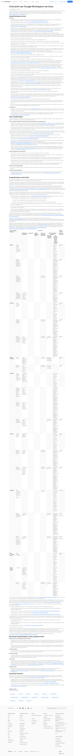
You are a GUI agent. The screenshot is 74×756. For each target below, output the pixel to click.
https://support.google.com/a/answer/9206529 (27, 80)
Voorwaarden (20, 751)
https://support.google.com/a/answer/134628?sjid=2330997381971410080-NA (46, 611)
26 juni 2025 (21, 700)
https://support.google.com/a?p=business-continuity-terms (23, 603)
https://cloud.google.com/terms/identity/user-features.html (38, 22)
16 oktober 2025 (35, 697)
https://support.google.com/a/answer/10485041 (39, 189)
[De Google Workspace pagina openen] (6, 1)
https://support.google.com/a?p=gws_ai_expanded (19, 670)
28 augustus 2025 (44, 697)
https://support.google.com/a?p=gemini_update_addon (43, 133)
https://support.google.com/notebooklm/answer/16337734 (20, 97)
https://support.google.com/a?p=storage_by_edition (48, 597)
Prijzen (33, 713)
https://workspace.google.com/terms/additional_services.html (39, 676)
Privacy (15, 751)
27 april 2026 (36, 694)
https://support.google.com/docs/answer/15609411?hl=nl (20, 51)
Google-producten (33, 751)
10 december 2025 (14, 697)
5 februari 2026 (53, 694)
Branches (25, 1)
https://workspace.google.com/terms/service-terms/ (18, 14)
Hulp (38, 751)
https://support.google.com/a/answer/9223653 (18, 26)
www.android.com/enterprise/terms (50, 681)
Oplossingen (15, 1)
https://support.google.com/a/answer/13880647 (33, 82)
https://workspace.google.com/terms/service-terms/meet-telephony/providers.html (25, 62)
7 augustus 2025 (55, 697)
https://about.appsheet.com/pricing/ (44, 224)
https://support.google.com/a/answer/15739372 (17, 219)
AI (29, 1)
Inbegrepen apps (11, 713)
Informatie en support (59, 713)
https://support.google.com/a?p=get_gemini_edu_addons (49, 124)
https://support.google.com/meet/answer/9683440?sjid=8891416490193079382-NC (23, 634)
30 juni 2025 (12, 700)
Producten (20, 1)
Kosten (33, 1)
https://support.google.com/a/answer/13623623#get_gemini (39, 135)
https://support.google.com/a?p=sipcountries (47, 67)
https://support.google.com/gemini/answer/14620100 (44, 31)
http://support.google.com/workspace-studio (42, 89)
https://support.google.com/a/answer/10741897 (39, 20)
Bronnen (37, 1)
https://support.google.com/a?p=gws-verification (51, 602)
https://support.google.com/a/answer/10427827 (39, 612)
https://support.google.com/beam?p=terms (19, 686)
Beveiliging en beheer (24, 713)
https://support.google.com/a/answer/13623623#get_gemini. (26, 148)
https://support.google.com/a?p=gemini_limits (24, 143)
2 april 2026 (44, 694)
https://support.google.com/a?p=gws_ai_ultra (51, 683)
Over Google (26, 751)
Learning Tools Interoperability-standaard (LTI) (39, 196)
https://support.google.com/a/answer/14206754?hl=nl (34, 625)
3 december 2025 (24, 697)
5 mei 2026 (28, 694)
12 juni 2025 (29, 700)
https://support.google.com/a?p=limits (47, 670)
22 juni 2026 (12, 694)
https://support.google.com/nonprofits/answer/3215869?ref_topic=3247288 (46, 614)
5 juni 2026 (20, 694)
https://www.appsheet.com (36, 108)
